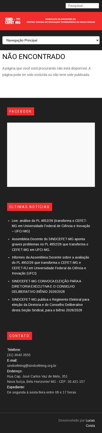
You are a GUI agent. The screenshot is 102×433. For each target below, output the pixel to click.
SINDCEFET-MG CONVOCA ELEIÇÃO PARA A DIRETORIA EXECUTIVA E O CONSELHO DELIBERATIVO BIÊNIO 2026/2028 (46, 286)
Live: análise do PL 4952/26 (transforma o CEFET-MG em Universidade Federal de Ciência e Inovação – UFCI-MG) (51, 226)
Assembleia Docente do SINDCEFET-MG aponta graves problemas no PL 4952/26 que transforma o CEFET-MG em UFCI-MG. (50, 244)
